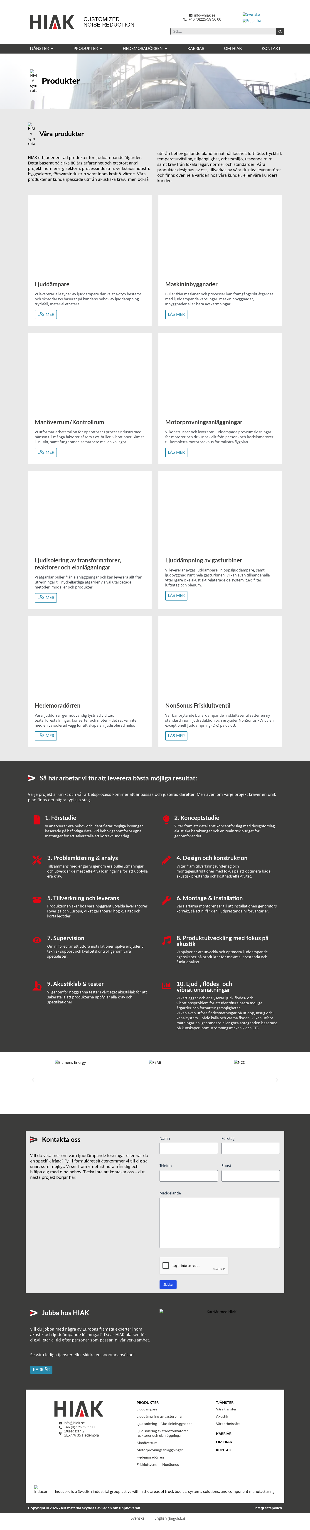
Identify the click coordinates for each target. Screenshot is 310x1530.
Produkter (148, 1403)
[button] (33, 1080)
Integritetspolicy (268, 1508)
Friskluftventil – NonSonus (158, 1464)
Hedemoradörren (150, 1457)
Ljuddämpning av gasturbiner (160, 1416)
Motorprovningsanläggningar (160, 1450)
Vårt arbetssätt (228, 1424)
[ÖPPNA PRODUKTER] (101, 49)
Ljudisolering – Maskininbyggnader (164, 1424)
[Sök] (280, 31)
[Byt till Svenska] (251, 14)
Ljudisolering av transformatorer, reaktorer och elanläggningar (163, 1433)
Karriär (223, 1434)
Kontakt (224, 1450)
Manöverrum (147, 1443)
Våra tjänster (226, 1409)
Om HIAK (224, 1442)
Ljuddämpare (147, 1409)
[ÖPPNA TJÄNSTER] (52, 49)
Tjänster (225, 1403)
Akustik (222, 1416)
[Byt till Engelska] (251, 20)
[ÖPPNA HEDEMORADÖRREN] (166, 49)
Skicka (168, 1284)
